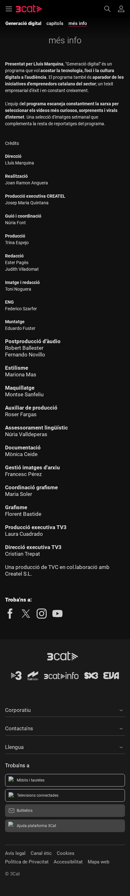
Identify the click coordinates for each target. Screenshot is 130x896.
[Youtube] (57, 614)
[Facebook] (10, 614)
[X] (26, 614)
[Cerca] (110, 9)
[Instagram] (42, 614)
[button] (65, 709)
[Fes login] (121, 9)
